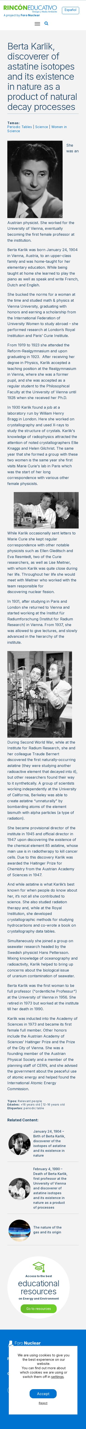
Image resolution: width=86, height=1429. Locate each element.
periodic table (34, 1108)
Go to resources (38, 1309)
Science (41, 127)
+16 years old (30, 1104)
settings (57, 1376)
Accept (43, 1393)
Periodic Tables (19, 127)
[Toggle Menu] (37, 23)
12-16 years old (54, 1104)
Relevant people (30, 1101)
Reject (43, 1402)
